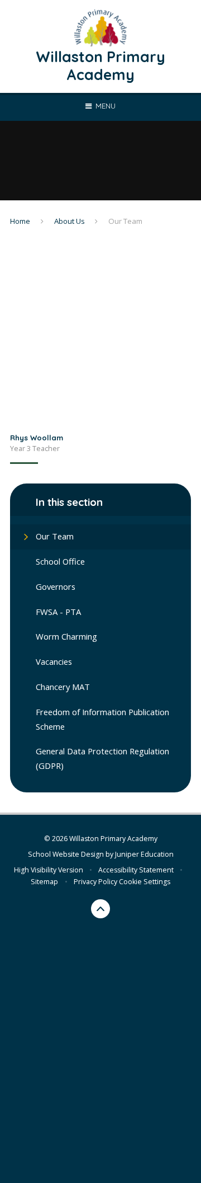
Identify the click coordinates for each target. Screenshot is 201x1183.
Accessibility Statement (136, 870)
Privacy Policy (95, 881)
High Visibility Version (48, 870)
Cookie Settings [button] (144, 881)
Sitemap (44, 881)
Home (20, 221)
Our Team (125, 221)
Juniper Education (144, 854)
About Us (69, 221)
